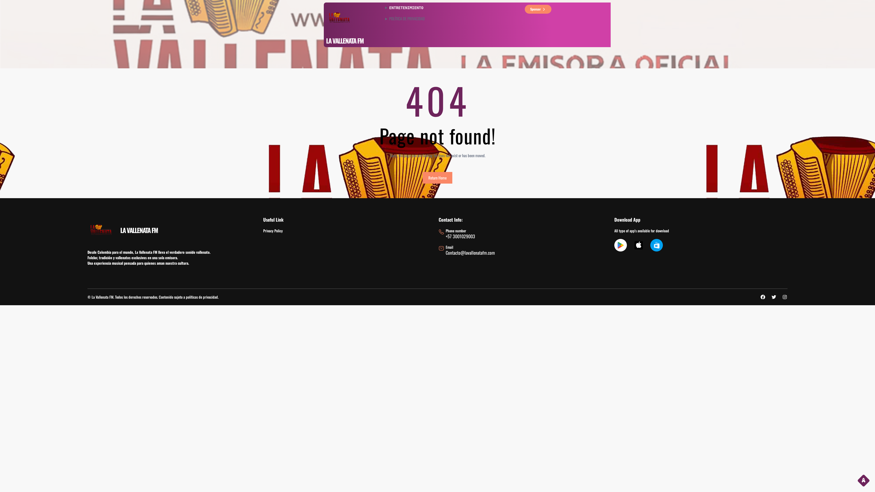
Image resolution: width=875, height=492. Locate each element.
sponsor (535, 9)
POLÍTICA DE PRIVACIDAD (407, 18)
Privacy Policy (273, 230)
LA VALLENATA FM (345, 40)
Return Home (437, 178)
